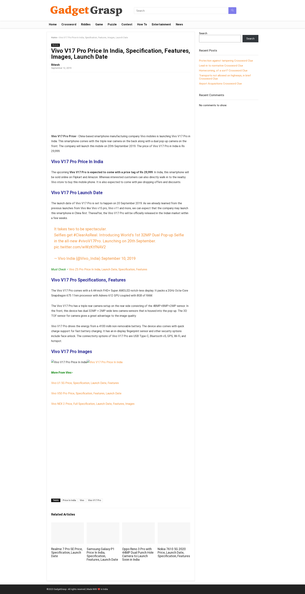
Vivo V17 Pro (94, 500)
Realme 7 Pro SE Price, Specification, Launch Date (66, 552)
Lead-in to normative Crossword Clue (221, 65)
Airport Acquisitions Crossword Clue (220, 83)
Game (99, 24)
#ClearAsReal (85, 235)
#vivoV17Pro (89, 241)
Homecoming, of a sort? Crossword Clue (223, 70)
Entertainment (161, 24)
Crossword (68, 24)
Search (203, 33)
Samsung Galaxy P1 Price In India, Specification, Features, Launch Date (102, 554)
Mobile (55, 45)
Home (53, 24)
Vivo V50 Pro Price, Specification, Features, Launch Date (86, 393)
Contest (126, 24)
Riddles (86, 24)
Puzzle (112, 24)
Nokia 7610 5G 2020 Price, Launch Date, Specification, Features (174, 552)
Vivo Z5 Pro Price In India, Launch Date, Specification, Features (108, 269)
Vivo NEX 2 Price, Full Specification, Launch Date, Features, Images (92, 403)
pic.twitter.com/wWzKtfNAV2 (80, 247)
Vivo (82, 500)
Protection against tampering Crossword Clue (226, 60)
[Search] (232, 10)
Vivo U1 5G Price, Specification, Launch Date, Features (85, 383)
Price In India (69, 500)
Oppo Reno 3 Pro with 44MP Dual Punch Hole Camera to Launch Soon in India (138, 554)
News (179, 24)
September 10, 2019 (118, 258)
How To (142, 24)
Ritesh (55, 64)
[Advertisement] (120, 102)
